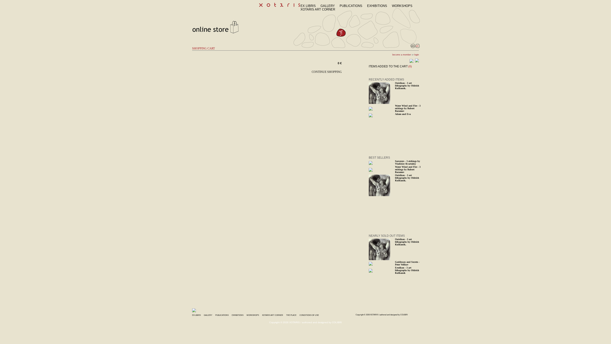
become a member (401, 55)
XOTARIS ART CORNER (317, 9)
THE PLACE (291, 315)
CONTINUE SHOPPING (327, 72)
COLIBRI (404, 315)
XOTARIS (374, 315)
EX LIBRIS (308, 6)
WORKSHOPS (402, 6)
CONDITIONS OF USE (309, 315)
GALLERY (328, 6)
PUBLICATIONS (351, 6)
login (416, 55)
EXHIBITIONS (377, 6)
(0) (410, 66)
